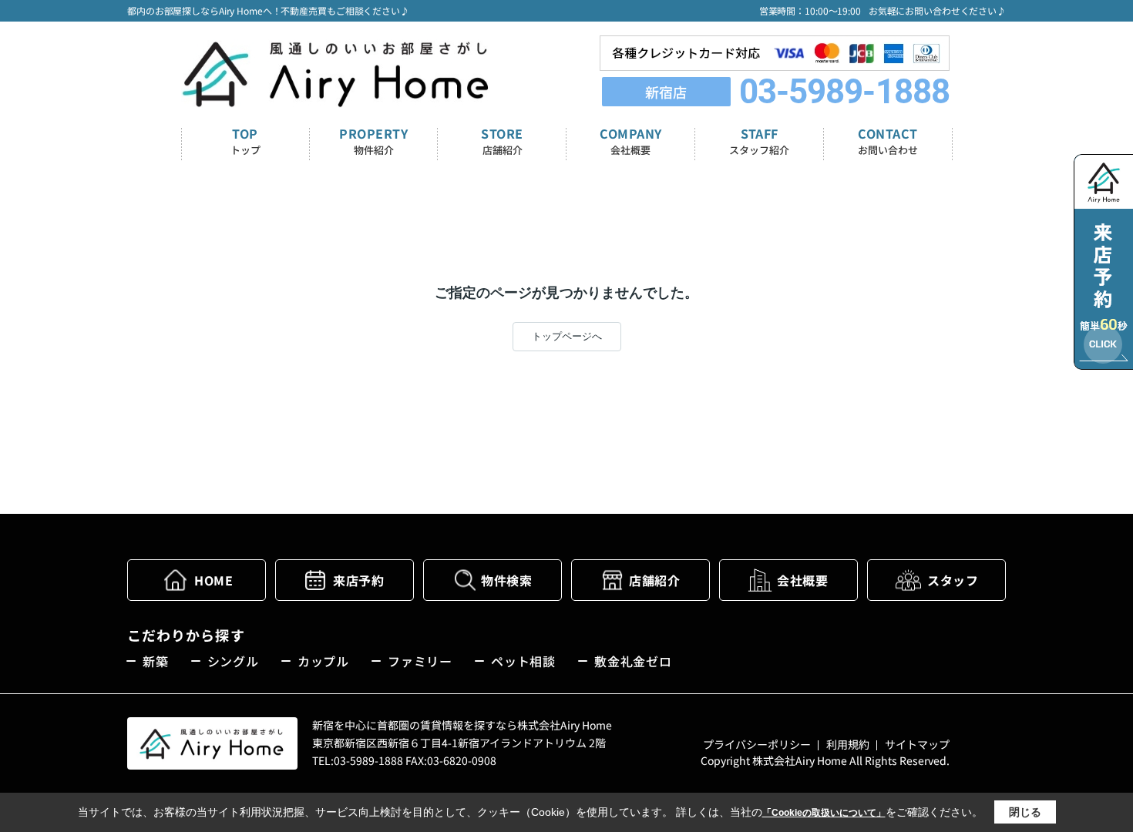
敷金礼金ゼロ (633, 661)
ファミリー (420, 661)
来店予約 (358, 580)
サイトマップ (917, 744)
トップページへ (567, 336)
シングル (233, 661)
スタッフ (952, 580)
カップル (323, 661)
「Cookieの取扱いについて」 (824, 812)
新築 (156, 661)
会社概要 (802, 580)
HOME (213, 580)
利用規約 (847, 744)
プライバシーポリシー (757, 744)
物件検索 (506, 580)
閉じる (1025, 812)
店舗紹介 (654, 580)
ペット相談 (523, 661)
